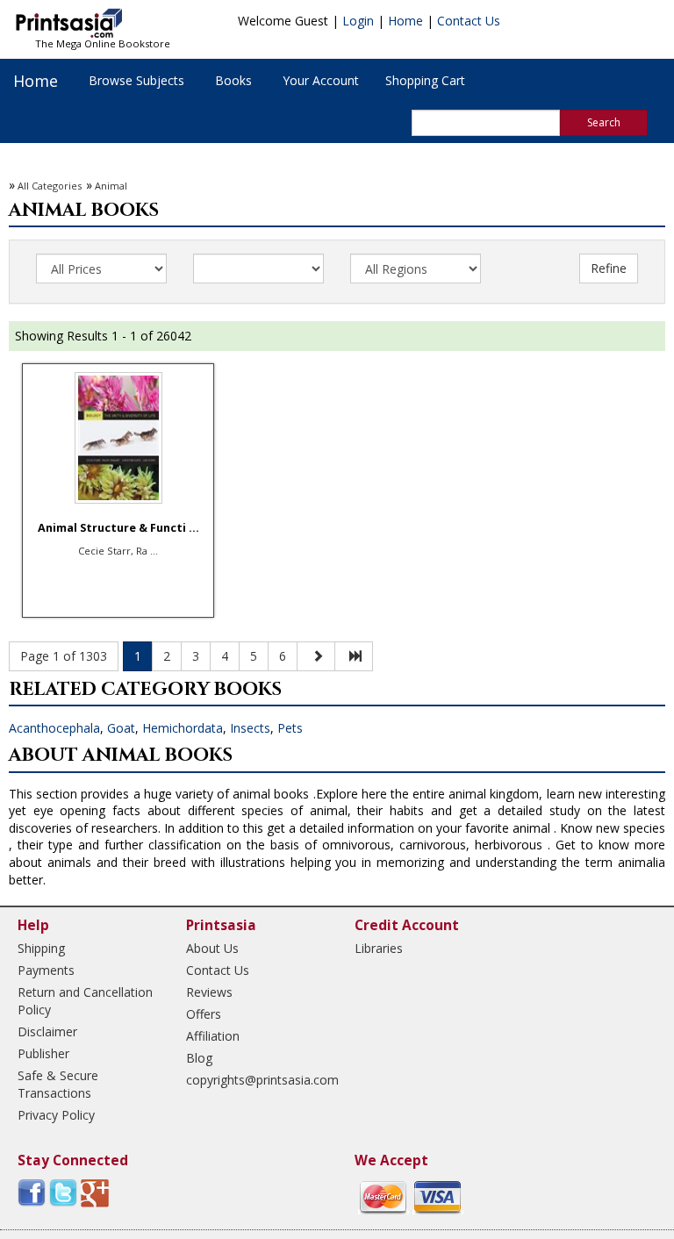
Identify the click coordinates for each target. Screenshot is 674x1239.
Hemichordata (182, 728)
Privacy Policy (56, 1115)
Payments (46, 970)
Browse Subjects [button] (136, 80)
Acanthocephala (54, 728)
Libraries (379, 948)
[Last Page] (353, 656)
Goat (121, 728)
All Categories (50, 185)
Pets (290, 728)
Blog (199, 1057)
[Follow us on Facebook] (32, 1192)
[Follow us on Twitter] (63, 1192)
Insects (250, 728)
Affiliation (213, 1036)
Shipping (41, 948)
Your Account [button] (321, 80)
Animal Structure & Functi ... (118, 527)
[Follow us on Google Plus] (95, 1192)
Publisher (43, 1053)
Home (405, 20)
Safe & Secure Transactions (58, 1084)
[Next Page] (316, 656)
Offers (203, 1014)
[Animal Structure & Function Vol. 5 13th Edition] (118, 438)
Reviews (209, 992)
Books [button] (233, 80)
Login (358, 20)
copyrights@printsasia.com (255, 1079)
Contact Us (468, 20)
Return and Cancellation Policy (85, 1001)
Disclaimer (47, 1031)
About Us (212, 948)
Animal (111, 185)
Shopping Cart (425, 80)
